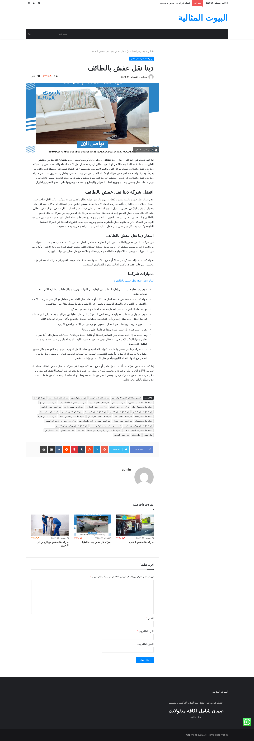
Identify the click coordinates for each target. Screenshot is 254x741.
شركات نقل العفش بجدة (58, 398)
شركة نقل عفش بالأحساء (142, 407)
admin (144, 77)
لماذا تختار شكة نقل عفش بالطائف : (134, 280)
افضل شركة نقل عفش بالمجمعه (175, 3)
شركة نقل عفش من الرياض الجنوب (138, 425)
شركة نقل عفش (118, 402)
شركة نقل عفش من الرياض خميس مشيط (103, 430)
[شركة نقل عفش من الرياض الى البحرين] (50, 525)
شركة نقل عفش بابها (48, 402)
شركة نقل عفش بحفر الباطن (99, 416)
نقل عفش (136, 435)
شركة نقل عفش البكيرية (99, 402)
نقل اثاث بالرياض (51, 430)
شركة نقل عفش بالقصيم (119, 412)
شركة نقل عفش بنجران (122, 421)
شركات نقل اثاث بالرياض (99, 398)
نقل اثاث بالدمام (67, 430)
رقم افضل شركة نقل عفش (128, 51)
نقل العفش (148, 435)
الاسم (150, 618)
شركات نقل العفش (78, 398)
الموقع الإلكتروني (145, 644)
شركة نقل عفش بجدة (143, 416)
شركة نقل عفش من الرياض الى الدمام (106, 425)
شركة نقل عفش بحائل (123, 416)
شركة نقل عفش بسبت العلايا (96, 542)
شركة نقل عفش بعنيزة (47, 416)
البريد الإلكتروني (145, 631)
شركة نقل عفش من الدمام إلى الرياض (94, 421)
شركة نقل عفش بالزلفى (51, 407)
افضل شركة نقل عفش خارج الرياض (126, 398)
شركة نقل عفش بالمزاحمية (95, 412)
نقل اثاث (80, 430)
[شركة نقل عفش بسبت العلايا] (92, 525)
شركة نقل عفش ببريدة (49, 412)
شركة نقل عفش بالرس (73, 407)
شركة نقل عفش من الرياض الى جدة (138, 430)
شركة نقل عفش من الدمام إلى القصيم (60, 421)
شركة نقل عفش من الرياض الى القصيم (71, 425)
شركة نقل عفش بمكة (143, 421)
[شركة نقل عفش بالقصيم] (135, 525)
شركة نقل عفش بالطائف (142, 412)
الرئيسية (147, 51)
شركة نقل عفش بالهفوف (72, 412)
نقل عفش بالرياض (121, 435)
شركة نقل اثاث (39, 398)
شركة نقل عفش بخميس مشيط (71, 416)
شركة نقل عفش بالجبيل (119, 407)
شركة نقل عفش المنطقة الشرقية (72, 402)
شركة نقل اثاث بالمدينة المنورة (140, 402)
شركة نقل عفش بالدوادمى (96, 407)
